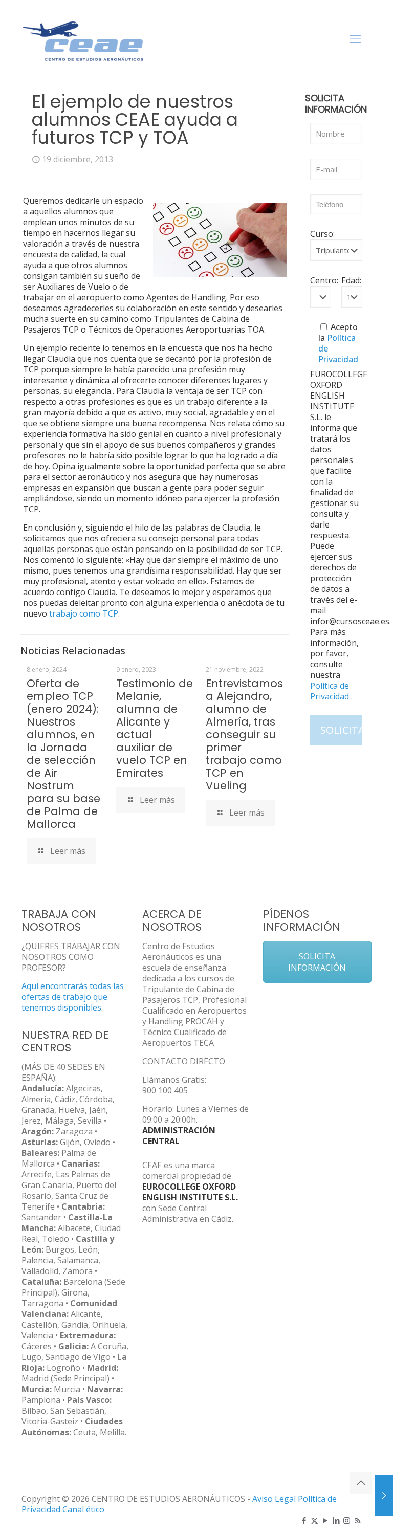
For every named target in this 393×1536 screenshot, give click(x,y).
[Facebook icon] (304, 1520)
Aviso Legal (274, 1498)
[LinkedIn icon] (336, 1520)
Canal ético (83, 1509)
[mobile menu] (355, 38)
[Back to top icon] (361, 1483)
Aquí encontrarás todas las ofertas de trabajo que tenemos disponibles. (72, 996)
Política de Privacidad (330, 691)
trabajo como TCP (83, 613)
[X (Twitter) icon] (314, 1520)
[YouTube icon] (325, 1520)
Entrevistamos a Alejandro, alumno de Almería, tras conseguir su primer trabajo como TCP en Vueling (244, 734)
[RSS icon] (357, 1520)
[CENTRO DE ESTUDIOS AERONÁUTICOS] (83, 38)
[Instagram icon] (347, 1520)
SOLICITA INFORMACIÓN (317, 962)
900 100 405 (165, 1090)
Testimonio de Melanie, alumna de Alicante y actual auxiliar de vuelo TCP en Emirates (154, 728)
